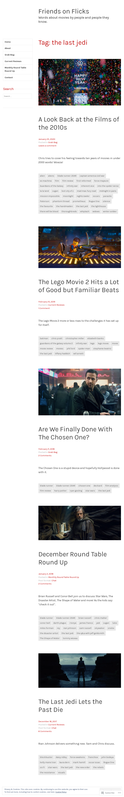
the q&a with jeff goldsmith (90, 633)
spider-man (84, 348)
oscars (96, 196)
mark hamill (79, 762)
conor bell (45, 623)
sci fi (42, 767)
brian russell (84, 618)
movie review (46, 348)
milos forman (47, 628)
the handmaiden (64, 206)
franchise (93, 757)
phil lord (71, 348)
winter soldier (110, 211)
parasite (107, 196)
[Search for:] (17, 96)
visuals (61, 772)
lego (92, 343)
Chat (54, 580)
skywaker (99, 628)
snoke (111, 628)
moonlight (68, 196)
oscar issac (94, 762)
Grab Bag (52, 142)
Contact (9, 77)
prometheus (79, 201)
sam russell (85, 628)
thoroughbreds (69, 211)
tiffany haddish (62, 353)
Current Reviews (56, 305)
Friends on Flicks (63, 11)
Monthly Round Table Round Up (63, 577)
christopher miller (75, 338)
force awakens (77, 757)
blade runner (46, 485)
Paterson (44, 201)
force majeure (101, 181)
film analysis (111, 485)
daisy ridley (61, 757)
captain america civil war (92, 176)
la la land (44, 191)
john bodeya (107, 757)
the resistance (47, 772)
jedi (98, 623)
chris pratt (56, 338)
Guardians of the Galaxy (51, 186)
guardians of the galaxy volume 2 (56, 343)
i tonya (73, 623)
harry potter (60, 490)
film (57, 181)
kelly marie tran (48, 762)
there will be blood (49, 211)
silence (106, 201)
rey (58, 628)
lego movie (103, 343)
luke (115, 623)
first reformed (84, 181)
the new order (83, 767)
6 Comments (45, 731)
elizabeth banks (95, 338)
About (8, 48)
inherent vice (87, 186)
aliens (51, 176)
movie (115, 343)
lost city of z (67, 191)
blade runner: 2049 (66, 176)
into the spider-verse (108, 186)
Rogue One (94, 201)
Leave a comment (47, 145)
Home (8, 42)
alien (42, 176)
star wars (90, 490)
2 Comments (45, 455)
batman (44, 338)
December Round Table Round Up (72, 558)
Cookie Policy (61, 792)
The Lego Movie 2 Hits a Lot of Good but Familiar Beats (78, 286)
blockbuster (46, 757)
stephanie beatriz (102, 348)
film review (67, 181)
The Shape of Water (50, 638)
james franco (86, 623)
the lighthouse (98, 206)
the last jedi (82, 206)
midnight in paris (107, 191)
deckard (98, 485)
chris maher (101, 618)
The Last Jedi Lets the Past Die (70, 706)
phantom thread (61, 201)
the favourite (46, 206)
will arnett (78, 353)
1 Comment (44, 308)
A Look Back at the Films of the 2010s (78, 123)
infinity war (72, 186)
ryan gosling (76, 490)
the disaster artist (49, 633)
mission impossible (50, 196)
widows (96, 211)
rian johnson (69, 628)
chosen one (84, 485)
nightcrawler (83, 196)
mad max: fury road (86, 191)
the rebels (98, 767)
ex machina (46, 181)
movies (59, 348)
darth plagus (59, 623)
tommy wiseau (70, 638)
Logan (55, 191)
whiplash (84, 211)
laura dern (64, 762)
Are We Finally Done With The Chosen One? (75, 433)
